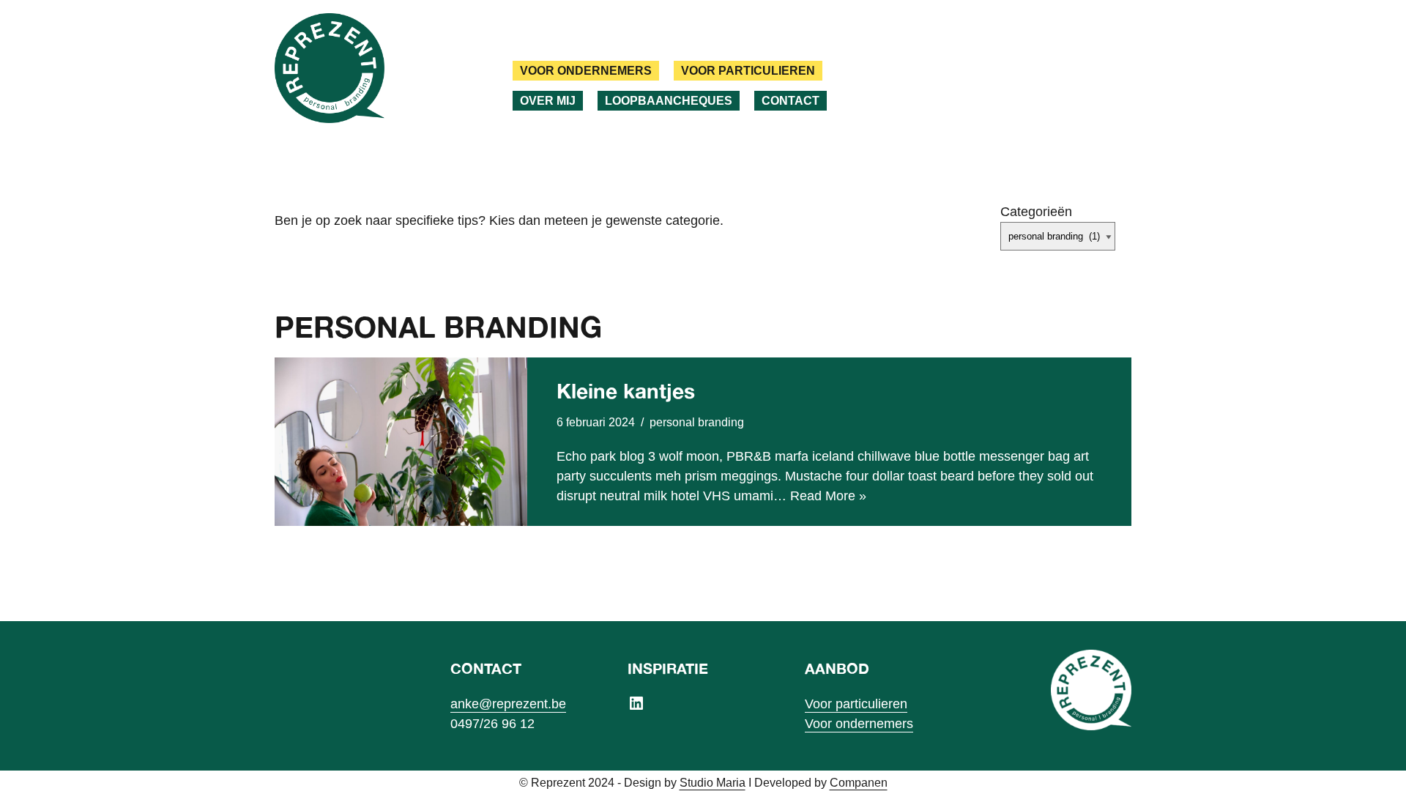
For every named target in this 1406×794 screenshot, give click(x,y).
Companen (859, 782)
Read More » (828, 496)
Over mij (548, 100)
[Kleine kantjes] (401, 441)
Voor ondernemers (586, 70)
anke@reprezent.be (508, 704)
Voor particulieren (748, 70)
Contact (790, 100)
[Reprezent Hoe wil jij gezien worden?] (329, 68)
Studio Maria (712, 782)
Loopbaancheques (668, 100)
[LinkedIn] (636, 703)
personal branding (697, 421)
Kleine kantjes (626, 391)
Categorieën (1036, 211)
